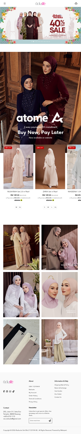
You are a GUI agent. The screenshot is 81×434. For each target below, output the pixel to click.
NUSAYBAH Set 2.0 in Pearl (18, 192)
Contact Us (58, 397)
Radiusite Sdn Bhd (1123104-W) (26, 430)
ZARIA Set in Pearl (50, 192)
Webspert (63, 430)
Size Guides (58, 391)
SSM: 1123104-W (34, 386)
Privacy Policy (33, 402)
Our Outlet (58, 394)
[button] (31, 41)
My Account (32, 392)
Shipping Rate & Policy (62, 385)
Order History (33, 395)
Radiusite (32, 389)
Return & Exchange (60, 388)
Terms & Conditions (35, 398)
